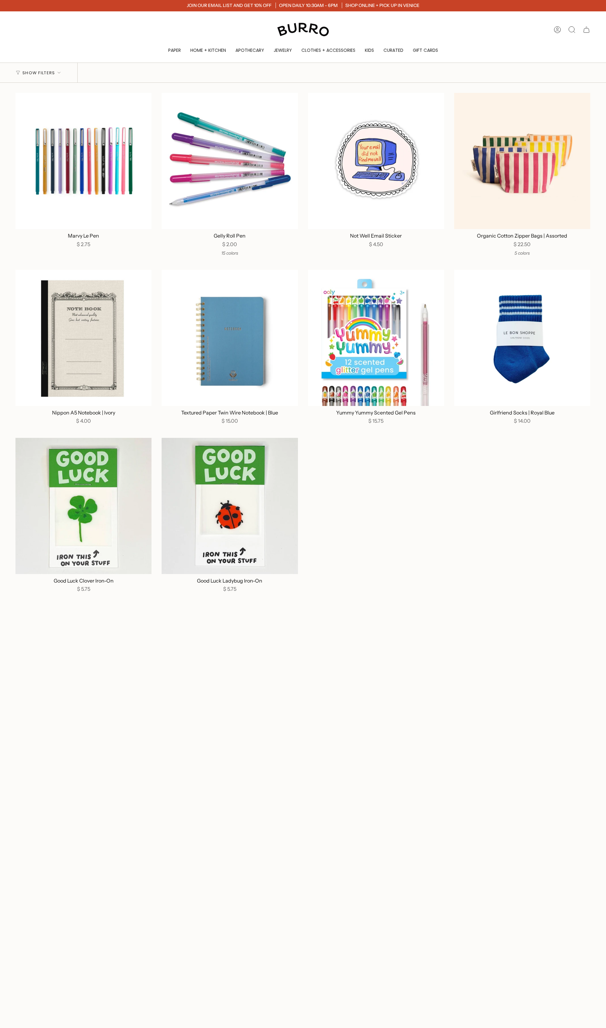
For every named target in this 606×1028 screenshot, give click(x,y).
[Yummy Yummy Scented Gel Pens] (376, 338)
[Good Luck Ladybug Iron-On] (230, 506)
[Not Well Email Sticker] (376, 161)
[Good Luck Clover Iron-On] (83, 506)
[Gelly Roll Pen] (230, 161)
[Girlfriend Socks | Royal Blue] (522, 338)
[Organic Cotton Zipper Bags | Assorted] (522, 161)
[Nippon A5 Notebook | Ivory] (83, 338)
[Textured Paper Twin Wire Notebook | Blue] (230, 338)
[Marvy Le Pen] (83, 161)
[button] (174, 50)
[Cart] (586, 29)
